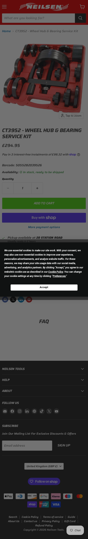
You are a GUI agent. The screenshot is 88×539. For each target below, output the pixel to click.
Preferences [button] (59, 276)
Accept (44, 287)
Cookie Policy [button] (55, 271)
